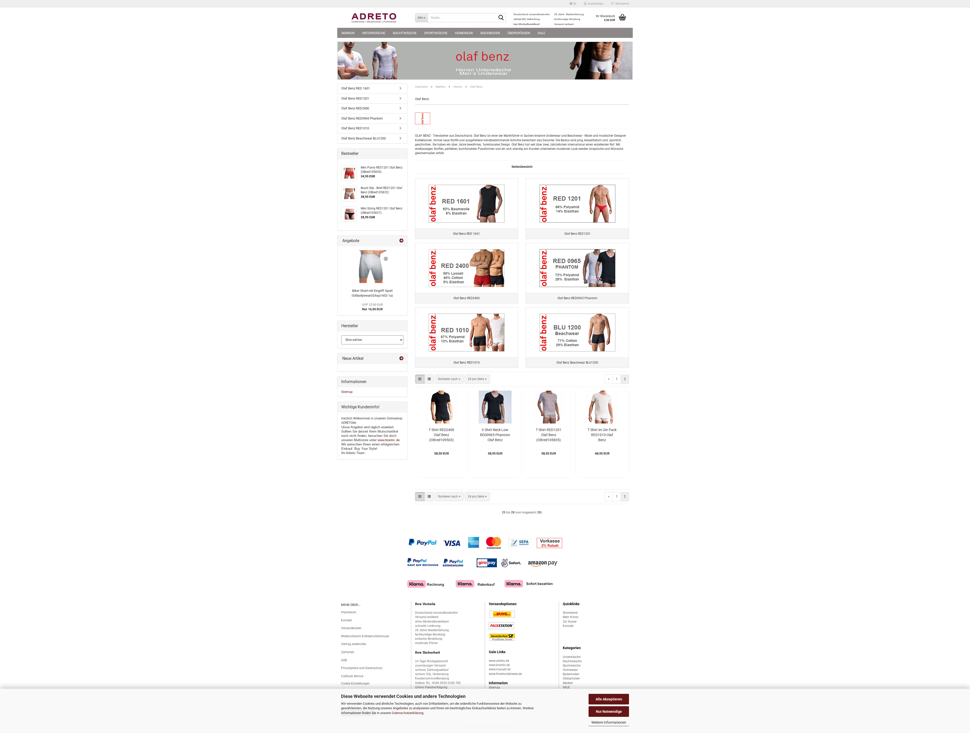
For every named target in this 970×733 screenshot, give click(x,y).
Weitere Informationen (608, 722)
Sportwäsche (435, 33)
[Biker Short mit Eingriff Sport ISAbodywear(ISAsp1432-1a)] (372, 266)
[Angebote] (401, 241)
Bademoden (490, 33)
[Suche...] (501, 17)
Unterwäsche (373, 33)
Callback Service (352, 676)
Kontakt (346, 620)
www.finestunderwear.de (505, 674)
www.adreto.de (499, 661)
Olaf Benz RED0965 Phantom (362, 118)
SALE (541, 33)
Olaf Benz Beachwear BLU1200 (363, 138)
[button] (573, 4)
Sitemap (347, 392)
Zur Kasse (569, 621)
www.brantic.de (389, 440)
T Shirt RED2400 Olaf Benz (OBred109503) (441, 435)
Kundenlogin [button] (595, 3)
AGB (344, 660)
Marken (348, 33)
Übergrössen (518, 33)
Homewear (464, 33)
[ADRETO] (374, 18)
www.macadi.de (500, 669)
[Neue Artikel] (401, 359)
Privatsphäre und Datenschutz (361, 668)
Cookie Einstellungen (355, 683)
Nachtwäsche (405, 33)
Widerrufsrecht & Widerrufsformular (365, 636)
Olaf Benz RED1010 (355, 128)
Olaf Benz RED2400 (355, 108)
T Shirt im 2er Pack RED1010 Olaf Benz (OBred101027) (602, 435)
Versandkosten (351, 628)
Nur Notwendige (609, 712)
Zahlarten (347, 652)
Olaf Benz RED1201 (355, 98)
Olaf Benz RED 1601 (355, 88)
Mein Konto (570, 617)
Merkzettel (621, 3)
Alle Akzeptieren (609, 699)
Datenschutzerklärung (407, 713)
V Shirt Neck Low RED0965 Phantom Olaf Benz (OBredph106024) (495, 435)
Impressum (348, 612)
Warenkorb (570, 612)
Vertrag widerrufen (353, 644)
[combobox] (449, 379)
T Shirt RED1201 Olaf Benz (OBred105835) (548, 435)
